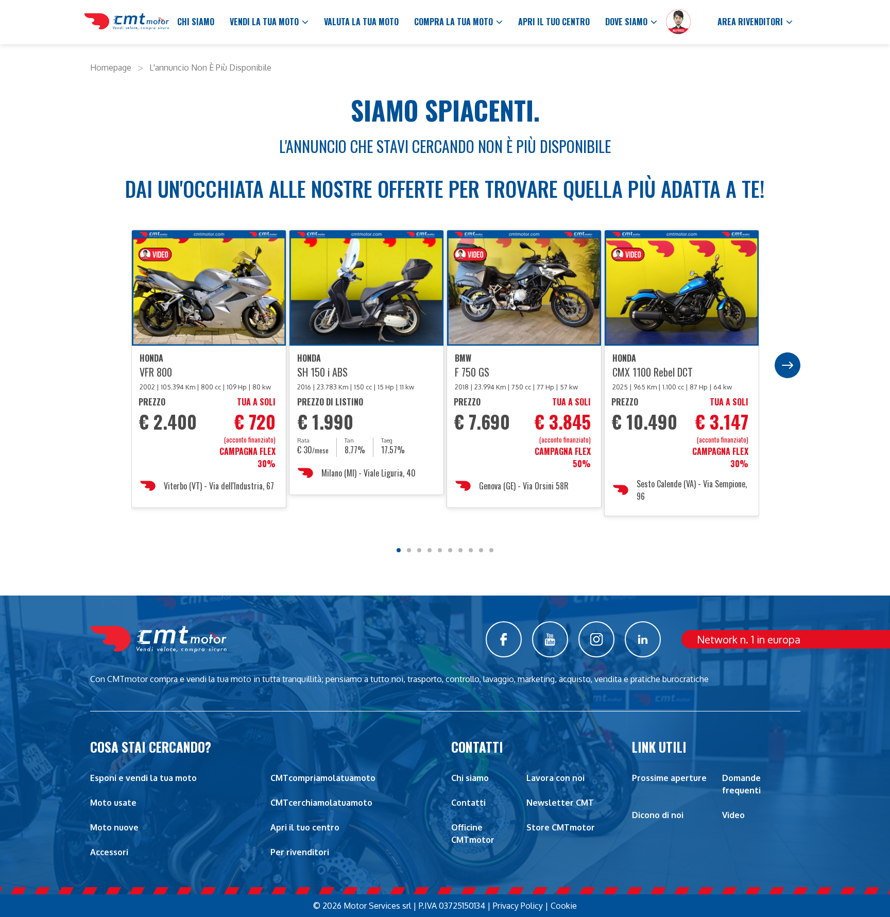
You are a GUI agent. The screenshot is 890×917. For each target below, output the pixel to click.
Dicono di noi (657, 815)
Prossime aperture (669, 778)
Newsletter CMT (560, 802)
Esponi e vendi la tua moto (143, 778)
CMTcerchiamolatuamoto (321, 802)
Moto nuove (114, 827)
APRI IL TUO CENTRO (554, 21)
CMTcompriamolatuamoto (322, 778)
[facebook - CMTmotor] (504, 639)
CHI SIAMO (195, 21)
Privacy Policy (518, 906)
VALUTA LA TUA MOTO (361, 21)
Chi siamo (470, 778)
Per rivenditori (299, 852)
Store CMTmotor (560, 827)
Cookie (564, 906)
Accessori (109, 852)
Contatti (468, 802)
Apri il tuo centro (304, 827)
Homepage (110, 67)
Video (733, 815)
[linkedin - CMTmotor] (643, 639)
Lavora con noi (555, 778)
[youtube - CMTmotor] (550, 639)
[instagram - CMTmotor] (596, 639)
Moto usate (113, 802)
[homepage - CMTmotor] (126, 22)
